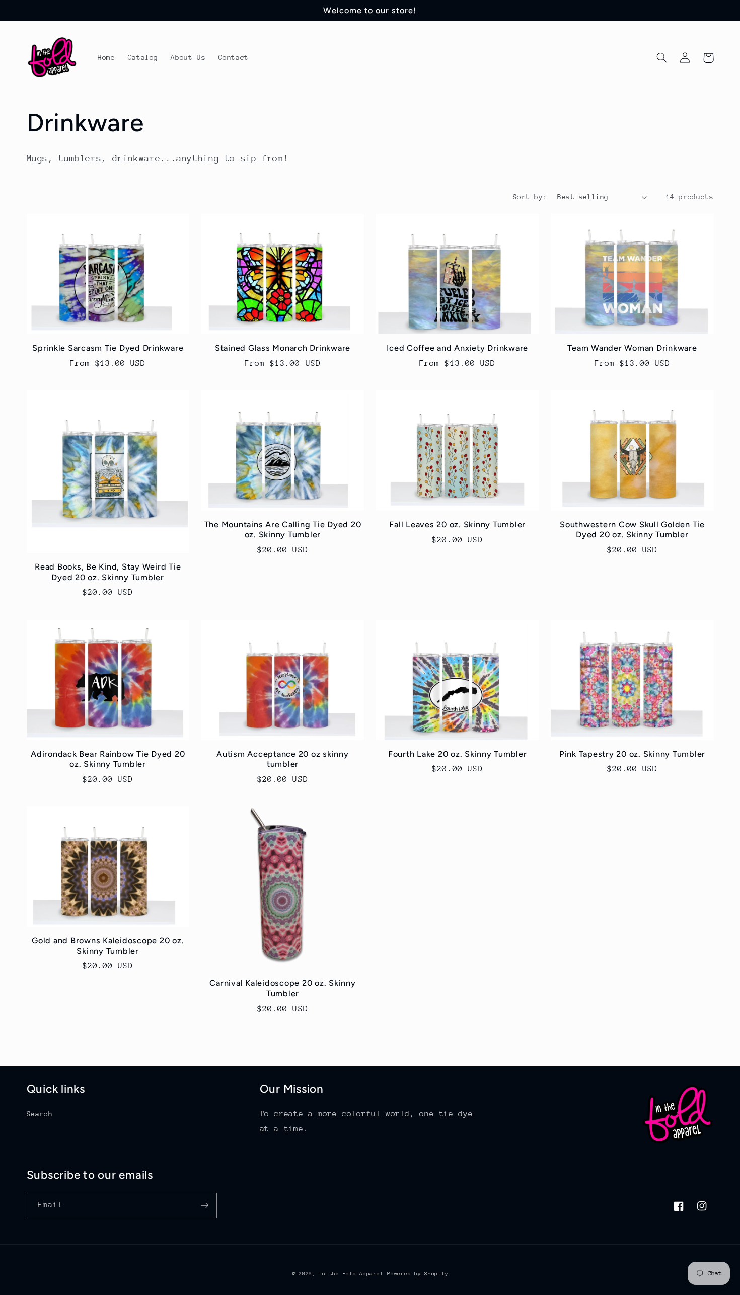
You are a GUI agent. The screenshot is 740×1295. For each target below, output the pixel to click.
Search (40, 1114)
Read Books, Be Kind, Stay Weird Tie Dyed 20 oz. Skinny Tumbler (108, 572)
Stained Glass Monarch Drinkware (282, 348)
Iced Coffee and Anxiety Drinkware (457, 348)
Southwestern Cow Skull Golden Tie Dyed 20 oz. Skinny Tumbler (632, 529)
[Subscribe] (204, 1205)
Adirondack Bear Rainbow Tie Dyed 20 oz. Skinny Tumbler (108, 759)
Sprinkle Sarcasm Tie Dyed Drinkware (107, 348)
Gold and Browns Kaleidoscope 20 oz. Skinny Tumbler (108, 945)
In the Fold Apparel (351, 1274)
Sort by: (530, 197)
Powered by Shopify (417, 1274)
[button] (662, 57)
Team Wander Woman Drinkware (632, 348)
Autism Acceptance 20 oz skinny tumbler (282, 759)
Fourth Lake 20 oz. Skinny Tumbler (457, 754)
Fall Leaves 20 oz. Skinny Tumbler (457, 524)
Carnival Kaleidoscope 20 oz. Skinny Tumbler (282, 988)
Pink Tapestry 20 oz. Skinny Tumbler (632, 754)
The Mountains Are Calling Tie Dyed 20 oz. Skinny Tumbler (282, 529)
